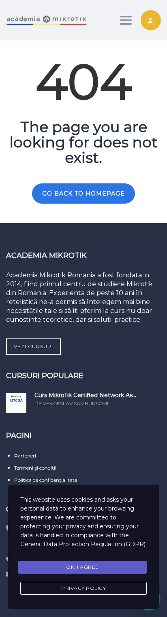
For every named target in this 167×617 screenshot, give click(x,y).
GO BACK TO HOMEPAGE (83, 193)
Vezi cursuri (33, 346)
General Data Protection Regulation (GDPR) (83, 544)
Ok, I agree (82, 567)
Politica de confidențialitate (45, 480)
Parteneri (25, 456)
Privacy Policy (83, 588)
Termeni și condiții (35, 468)
